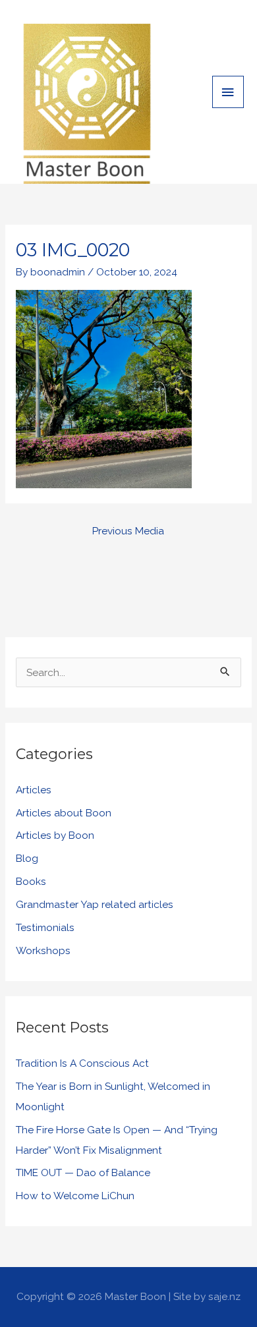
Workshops (43, 950)
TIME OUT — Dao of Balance (83, 1172)
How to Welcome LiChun (75, 1195)
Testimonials (45, 927)
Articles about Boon (63, 812)
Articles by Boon (55, 835)
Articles (33, 789)
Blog (27, 858)
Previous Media (128, 530)
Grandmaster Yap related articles (94, 904)
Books (31, 881)
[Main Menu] (228, 92)
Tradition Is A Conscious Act (82, 1063)
